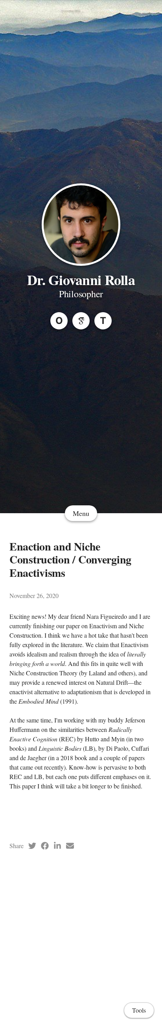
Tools (139, 1010)
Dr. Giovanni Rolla (81, 279)
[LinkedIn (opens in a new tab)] (57, 846)
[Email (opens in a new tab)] (70, 846)
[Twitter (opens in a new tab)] (32, 846)
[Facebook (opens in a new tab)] (45, 846)
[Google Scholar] (81, 320)
